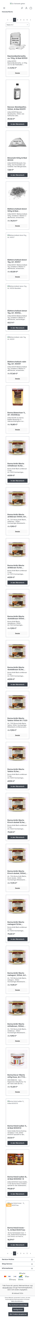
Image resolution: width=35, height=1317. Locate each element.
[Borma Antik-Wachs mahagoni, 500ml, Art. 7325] (17, 957)
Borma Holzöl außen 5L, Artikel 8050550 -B (17, 1178)
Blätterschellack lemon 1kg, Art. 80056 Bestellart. (17, 312)
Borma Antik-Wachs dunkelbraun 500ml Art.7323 (15, 617)
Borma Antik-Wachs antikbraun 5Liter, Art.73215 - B (15, 566)
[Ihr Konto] (26, 8)
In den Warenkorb (17, 124)
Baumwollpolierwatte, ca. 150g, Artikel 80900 (17, 57)
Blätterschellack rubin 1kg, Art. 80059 (16, 363)
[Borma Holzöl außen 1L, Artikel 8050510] (17, 1110)
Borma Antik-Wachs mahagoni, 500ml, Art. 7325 (16, 974)
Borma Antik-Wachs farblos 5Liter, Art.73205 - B (15, 770)
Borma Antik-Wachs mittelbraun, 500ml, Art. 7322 (15, 1025)
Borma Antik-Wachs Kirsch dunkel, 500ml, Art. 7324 (16, 872)
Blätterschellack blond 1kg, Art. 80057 (17, 261)
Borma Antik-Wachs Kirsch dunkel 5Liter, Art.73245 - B (16, 821)
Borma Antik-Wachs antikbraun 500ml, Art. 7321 (16, 515)
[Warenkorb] (31, 8)
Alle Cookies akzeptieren (18, 1314)
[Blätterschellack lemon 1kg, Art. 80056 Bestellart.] (17, 295)
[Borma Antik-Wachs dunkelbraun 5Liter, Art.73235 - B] (17, 651)
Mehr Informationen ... (17, 1301)
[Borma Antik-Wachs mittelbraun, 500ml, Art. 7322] (17, 1008)
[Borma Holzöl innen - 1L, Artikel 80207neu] (17, 1212)
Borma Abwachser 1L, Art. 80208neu (16, 414)
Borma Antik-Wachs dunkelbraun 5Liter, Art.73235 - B (15, 668)
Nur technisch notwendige (18, 1305)
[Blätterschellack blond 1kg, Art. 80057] (17, 244)
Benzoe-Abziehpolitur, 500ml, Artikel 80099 (17, 108)
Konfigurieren (18, 1309)
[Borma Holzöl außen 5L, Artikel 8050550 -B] (17, 1161)
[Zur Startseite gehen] (17, 3)
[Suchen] (22, 8)
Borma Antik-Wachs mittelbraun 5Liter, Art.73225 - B (15, 465)
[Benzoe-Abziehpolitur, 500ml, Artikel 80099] (17, 91)
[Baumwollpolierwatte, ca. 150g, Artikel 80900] (17, 40)
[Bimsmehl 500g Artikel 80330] (17, 142)
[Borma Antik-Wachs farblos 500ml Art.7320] (17, 702)
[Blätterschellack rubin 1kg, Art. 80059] (17, 346)
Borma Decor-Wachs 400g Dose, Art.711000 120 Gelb (17, 1076)
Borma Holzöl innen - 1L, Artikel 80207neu (16, 1229)
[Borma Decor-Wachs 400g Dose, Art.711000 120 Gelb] (17, 1059)
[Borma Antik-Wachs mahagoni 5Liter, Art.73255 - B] (17, 906)
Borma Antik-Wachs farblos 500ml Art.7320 (17, 719)
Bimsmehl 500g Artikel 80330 (17, 159)
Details (17, 73)
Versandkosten (7, 1287)
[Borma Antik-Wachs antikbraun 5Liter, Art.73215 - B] (17, 550)
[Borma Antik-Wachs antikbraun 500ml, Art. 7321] (17, 499)
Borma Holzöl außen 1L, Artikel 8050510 (17, 1127)
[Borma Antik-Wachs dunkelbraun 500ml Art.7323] (17, 600)
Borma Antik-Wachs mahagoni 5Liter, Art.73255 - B (15, 923)
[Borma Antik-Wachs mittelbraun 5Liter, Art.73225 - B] (17, 448)
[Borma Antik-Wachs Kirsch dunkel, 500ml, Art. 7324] (17, 855)
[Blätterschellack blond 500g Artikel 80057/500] (17, 193)
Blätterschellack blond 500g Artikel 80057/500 (17, 210)
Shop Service (7, 1264)
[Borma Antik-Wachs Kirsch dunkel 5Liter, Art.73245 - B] (17, 804)
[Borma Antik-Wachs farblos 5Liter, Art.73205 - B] (17, 753)
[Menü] (4, 8)
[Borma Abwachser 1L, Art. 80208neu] (17, 397)
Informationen (7, 1268)
